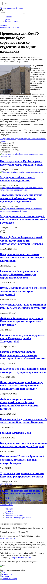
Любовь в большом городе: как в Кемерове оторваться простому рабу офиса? (21, 321)
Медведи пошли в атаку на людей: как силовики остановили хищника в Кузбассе (23, 219)
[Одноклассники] (8, 579)
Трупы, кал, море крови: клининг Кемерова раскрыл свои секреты (22, 475)
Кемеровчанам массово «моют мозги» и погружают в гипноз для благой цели (22, 257)
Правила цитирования (14, 515)
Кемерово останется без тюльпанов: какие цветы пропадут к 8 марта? (23, 444)
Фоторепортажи (11, 21)
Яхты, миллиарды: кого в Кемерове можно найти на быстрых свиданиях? (23, 291)
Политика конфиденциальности (18, 517)
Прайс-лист (9, 513)
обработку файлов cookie (22, 557)
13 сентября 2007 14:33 (9, 27)
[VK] (4, 576)
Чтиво (7, 19)
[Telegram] (6, 574)
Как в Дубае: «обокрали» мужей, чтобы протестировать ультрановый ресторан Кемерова (21, 240)
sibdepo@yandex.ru (7, 538)
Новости (8, 17)
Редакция (9, 509)
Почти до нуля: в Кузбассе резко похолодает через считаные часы (21, 163)
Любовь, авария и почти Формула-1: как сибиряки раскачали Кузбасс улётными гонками (19, 403)
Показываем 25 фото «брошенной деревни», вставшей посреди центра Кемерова (22, 460)
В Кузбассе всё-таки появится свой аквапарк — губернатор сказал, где (23, 370)
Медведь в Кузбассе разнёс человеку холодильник (17, 178)
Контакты (9, 511)
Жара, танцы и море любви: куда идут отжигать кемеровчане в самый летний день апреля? (21, 385)
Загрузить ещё (6, 484)
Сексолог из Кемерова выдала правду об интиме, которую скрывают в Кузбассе (19, 274)
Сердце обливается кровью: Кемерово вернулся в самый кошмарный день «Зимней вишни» (23, 355)
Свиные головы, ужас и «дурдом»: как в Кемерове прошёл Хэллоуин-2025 (22, 338)
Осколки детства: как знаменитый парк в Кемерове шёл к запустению (23, 306)
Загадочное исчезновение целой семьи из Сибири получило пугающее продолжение (21, 198)
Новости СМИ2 (6, 505)
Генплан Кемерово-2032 (15, 432)
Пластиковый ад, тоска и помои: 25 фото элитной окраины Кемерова (23, 420)
